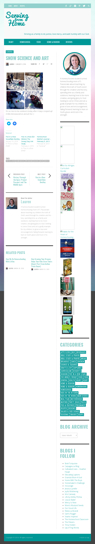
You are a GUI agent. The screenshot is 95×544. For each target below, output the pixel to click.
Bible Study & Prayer (70, 355)
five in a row (10, 161)
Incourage (69, 486)
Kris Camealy (70, 494)
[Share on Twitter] (43, 64)
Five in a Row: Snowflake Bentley (13, 138)
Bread (83, 358)
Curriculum (66, 371)
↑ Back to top (84, 537)
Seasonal (65, 414)
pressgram (29, 161)
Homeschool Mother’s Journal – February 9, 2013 (44, 139)
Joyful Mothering (71, 491)
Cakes (73, 361)
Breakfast (65, 361)
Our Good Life (71, 508)
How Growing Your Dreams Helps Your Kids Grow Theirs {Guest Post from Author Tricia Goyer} (41, 263)
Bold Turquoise (71, 463)
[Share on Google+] (47, 64)
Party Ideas (74, 402)
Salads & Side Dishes (70, 411)
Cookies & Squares (69, 364)
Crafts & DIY (66, 367)
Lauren (12, 64)
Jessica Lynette (71, 488)
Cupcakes (77, 367)
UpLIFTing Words (72, 527)
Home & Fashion (67, 383)
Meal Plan (65, 399)
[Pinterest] (79, 5)
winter (46, 161)
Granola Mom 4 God (73, 477)
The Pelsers (69, 522)
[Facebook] (66, 5)
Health (72, 380)
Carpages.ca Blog (72, 466)
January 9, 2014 (21, 64)
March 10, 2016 (44, 269)
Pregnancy (80, 405)
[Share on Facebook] (39, 64)
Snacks (73, 414)
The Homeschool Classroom (76, 519)
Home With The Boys (73, 480)
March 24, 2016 (19, 268)
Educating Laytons (72, 474)
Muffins (64, 402)
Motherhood (76, 399)
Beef (73, 352)
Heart (79, 380)
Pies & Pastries (67, 405)
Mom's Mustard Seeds (74, 505)
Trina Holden (70, 525)
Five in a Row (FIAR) (77, 374)
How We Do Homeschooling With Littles (16, 260)
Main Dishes (82, 395)
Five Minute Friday (69, 377)
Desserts (77, 371)
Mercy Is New (70, 502)
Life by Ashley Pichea (73, 497)
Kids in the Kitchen (69, 392)
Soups (80, 414)
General (9, 51)
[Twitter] (84, 5)
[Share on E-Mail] (51, 64)
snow (41, 161)
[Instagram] (75, 5)
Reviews (72, 408)
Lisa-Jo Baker (70, 499)
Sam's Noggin (70, 513)
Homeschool (20, 161)
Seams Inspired (71, 516)
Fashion (64, 374)
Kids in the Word (68, 395)
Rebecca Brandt (71, 511)
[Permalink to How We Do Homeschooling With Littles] (17, 277)
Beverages (81, 352)
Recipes (64, 408)
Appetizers (65, 352)
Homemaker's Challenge (75, 483)
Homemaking (81, 386)
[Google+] (70, 5)
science (36, 161)
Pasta (83, 402)
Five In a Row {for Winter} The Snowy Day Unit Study (28, 140)
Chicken (80, 361)
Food (80, 377)
